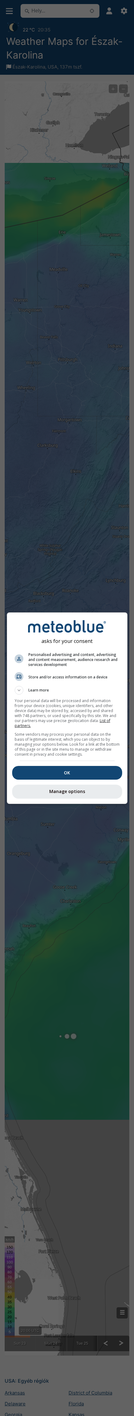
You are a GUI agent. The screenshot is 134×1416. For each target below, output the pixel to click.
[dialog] (67, 708)
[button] (67, 690)
